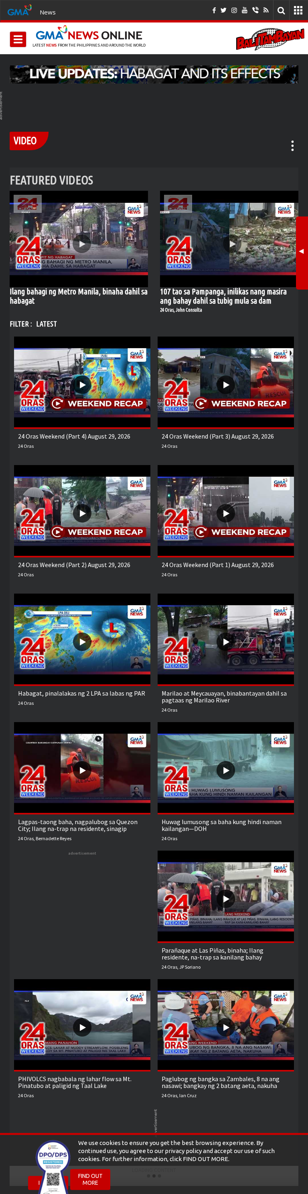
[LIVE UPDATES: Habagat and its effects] (154, 74)
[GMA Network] (19, 9)
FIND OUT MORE (90, 1179)
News (48, 12)
